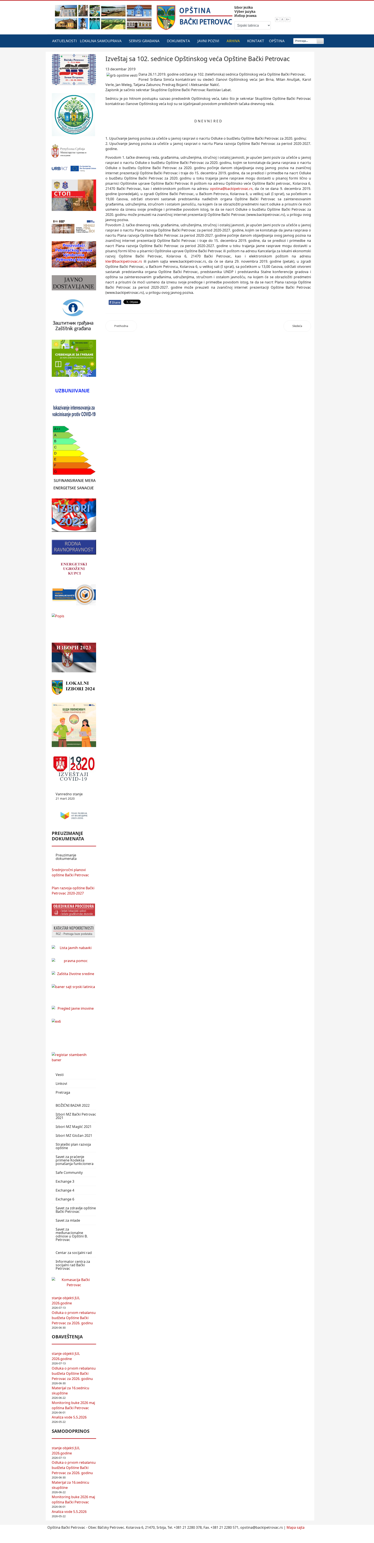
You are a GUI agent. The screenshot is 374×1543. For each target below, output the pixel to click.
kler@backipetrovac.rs (123, 261)
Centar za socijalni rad (74, 1252)
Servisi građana (144, 40)
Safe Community (69, 1172)
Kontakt (255, 40)
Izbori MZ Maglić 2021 (74, 1126)
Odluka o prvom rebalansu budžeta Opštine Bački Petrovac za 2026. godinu (74, 1317)
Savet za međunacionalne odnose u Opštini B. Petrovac (72, 1234)
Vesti (60, 1074)
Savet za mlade (68, 1220)
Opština (277, 40)
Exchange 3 (65, 1181)
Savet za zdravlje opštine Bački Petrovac (76, 1210)
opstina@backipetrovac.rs (231, 188)
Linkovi (61, 1083)
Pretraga (63, 1092)
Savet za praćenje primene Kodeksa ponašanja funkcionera (75, 1160)
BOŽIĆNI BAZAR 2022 (73, 1105)
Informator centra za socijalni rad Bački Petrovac (73, 1265)
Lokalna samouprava (101, 40)
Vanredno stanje (69, 796)
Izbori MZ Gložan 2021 (74, 1135)
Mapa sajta (296, 1527)
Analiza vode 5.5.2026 (69, 1417)
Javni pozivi (208, 40)
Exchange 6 (65, 1199)
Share (115, 302)
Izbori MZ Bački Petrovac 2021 (76, 1116)
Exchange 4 (65, 1190)
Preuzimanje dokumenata (66, 857)
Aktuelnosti (64, 40)
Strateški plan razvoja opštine (73, 1146)
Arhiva (233, 40)
